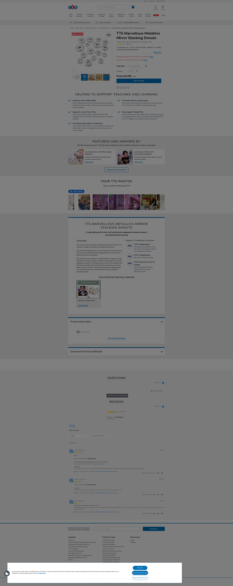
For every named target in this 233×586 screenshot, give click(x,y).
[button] (7, 573)
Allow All (140, 568)
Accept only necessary (140, 573)
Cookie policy (42, 573)
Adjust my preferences (140, 578)
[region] (94, 573)
